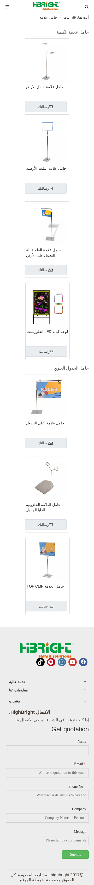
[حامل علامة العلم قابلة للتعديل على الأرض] (47, 223)
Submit (75, 854)
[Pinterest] (51, 662)
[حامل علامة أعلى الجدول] (47, 396)
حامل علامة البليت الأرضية (46, 168)
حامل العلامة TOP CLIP (45, 586)
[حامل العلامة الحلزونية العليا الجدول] (47, 478)
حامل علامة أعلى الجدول (45, 423)
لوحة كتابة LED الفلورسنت (47, 331)
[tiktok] (40, 662)
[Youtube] (72, 662)
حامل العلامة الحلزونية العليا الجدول (43, 507)
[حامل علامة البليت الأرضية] (47, 142)
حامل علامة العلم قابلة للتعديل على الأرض (43, 252)
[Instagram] (62, 662)
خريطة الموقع (32, 880)
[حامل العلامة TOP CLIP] (47, 559)
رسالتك (43, 107)
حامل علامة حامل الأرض (45, 87)
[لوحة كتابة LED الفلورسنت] (47, 305)
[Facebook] (83, 662)
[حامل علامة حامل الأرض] (47, 60)
